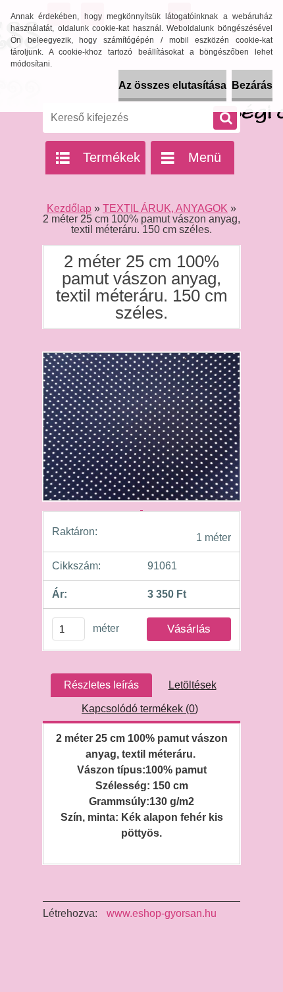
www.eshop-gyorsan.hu (162, 913)
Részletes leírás (101, 685)
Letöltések (192, 685)
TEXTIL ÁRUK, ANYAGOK (165, 208)
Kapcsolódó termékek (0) (140, 708)
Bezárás (252, 85)
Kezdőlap (69, 208)
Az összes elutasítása (172, 85)
